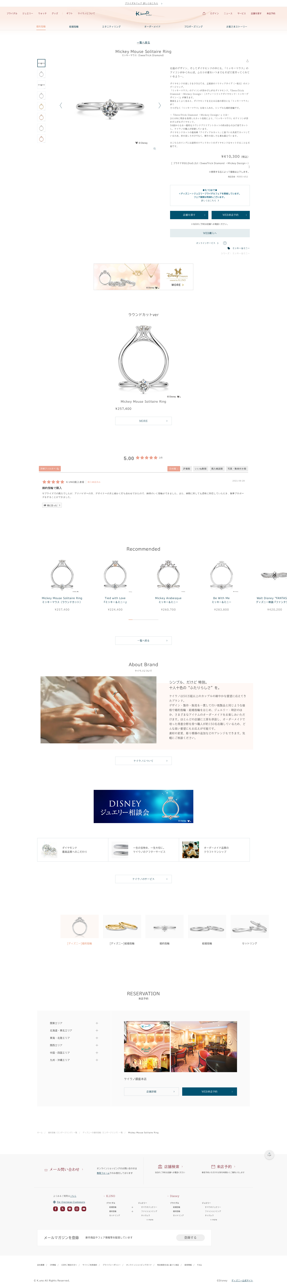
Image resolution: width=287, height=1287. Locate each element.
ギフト (69, 13)
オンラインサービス (206, 243)
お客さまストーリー (236, 27)
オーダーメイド (152, 27)
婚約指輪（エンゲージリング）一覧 (62, 1132)
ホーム (40, 1132)
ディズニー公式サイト (242, 1281)
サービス (242, 13)
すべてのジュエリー (149, 1207)
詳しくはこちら (208, 201)
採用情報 (188, 1265)
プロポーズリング (193, 27)
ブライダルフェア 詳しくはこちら (141, 3)
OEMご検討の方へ (69, 1265)
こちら (73, 1196)
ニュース (228, 13)
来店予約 (271, 13)
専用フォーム (103, 1173)
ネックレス (145, 1215)
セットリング (114, 1215)
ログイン (214, 13)
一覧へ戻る (143, 42)
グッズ (55, 13)
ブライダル (12, 13)
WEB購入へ (210, 233)
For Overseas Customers (71, 1202)
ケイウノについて (86, 13)
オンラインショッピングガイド (139, 1265)
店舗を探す (256, 13)
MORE (143, 421)
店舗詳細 (151, 1091)
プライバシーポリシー (112, 1265)
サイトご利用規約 (90, 1265)
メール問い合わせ (64, 1169)
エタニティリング (111, 27)
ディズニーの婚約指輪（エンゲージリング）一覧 (103, 1132)
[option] (110, 105)
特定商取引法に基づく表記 (168, 1265)
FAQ (199, 1265)
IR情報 (53, 1265)
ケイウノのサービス (143, 879)
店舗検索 (171, 1166)
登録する (190, 1237)
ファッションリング (149, 1211)
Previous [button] (61, 105)
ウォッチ (42, 13)
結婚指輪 (74, 27)
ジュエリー (27, 13)
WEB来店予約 (231, 215)
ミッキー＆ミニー (241, 248)
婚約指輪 (41, 26)
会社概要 (41, 1265)
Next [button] (160, 105)
